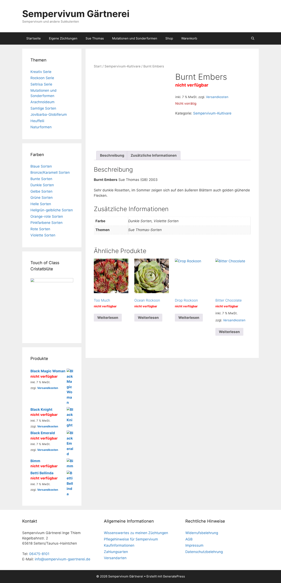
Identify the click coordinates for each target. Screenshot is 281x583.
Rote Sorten (40, 229)
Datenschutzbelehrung (204, 552)
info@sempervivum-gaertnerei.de (62, 559)
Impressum (194, 545)
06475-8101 (39, 554)
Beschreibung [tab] (112, 155)
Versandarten (115, 558)
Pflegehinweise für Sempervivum (131, 539)
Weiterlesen (107, 318)
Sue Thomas (95, 38)
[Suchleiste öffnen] (253, 38)
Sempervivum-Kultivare (122, 66)
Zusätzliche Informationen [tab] (154, 155)
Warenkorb (189, 38)
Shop (169, 38)
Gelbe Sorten (41, 191)
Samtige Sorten (43, 108)
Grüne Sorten (41, 197)
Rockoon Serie (42, 78)
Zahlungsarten (116, 552)
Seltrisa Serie (41, 84)
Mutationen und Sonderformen (134, 38)
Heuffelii (37, 121)
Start (98, 66)
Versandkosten (217, 97)
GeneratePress (174, 576)
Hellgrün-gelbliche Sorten (51, 210)
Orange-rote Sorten (46, 216)
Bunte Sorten (41, 179)
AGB (189, 539)
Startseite (33, 38)
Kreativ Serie (40, 72)
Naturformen (41, 127)
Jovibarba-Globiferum (48, 114)
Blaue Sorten (41, 166)
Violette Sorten (42, 235)
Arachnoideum (42, 102)
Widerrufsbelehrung (201, 533)
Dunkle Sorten (42, 185)
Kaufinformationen (119, 545)
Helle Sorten (40, 204)
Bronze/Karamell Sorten (50, 172)
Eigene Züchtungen (63, 38)
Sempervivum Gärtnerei (75, 13)
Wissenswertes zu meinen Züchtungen (136, 533)
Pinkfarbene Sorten (46, 223)
